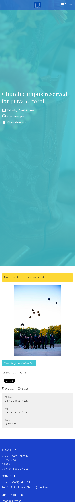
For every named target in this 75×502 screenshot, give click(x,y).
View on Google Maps (15, 468)
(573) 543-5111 (22, 482)
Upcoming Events (15, 388)
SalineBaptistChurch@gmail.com (30, 487)
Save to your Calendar (19, 363)
